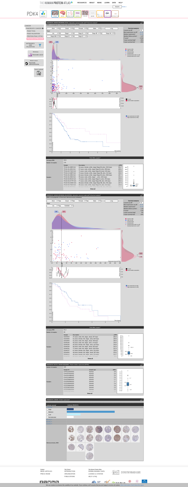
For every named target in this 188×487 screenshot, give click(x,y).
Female (83, 28)
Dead (69, 28)
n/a (56, 33)
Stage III (69, 36)
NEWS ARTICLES (46, 471)
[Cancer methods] (39, 73)
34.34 (141, 206)
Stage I (69, 33)
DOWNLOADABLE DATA (96, 471)
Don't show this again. (137, 485)
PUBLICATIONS (69, 476)
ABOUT (92, 2)
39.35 (141, 204)
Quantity (48, 421)
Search (117, 7)
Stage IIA (110, 33)
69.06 (141, 32)
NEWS (99, 2)
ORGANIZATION (69, 474)
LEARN (106, 2)
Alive (56, 28)
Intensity (48, 419)
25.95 (141, 34)
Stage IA (82, 33)
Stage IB (96, 33)
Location (48, 423)
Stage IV (82, 36)
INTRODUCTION (69, 471)
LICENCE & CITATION (95, 474)
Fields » (124, 7)
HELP (121, 2)
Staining (50, 407)
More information (126, 485)
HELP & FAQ (92, 476)
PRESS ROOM (45, 474)
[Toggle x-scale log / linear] (111, 28)
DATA (114, 2)
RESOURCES (82, 2)
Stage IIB (55, 36)
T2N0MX (68, 206)
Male (97, 28)
